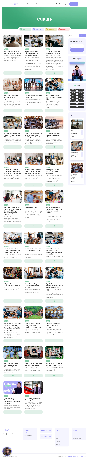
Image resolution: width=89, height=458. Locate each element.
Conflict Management (73, 93)
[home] (14, 4)
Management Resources (81, 99)
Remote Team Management (73, 104)
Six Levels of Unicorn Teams (81, 104)
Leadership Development (73, 90)
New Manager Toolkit (73, 107)
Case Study (80, 107)
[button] (30, 4)
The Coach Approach (73, 102)
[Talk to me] (7, 451)
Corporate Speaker (80, 102)
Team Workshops (73, 99)
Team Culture (73, 96)
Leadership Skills (80, 90)
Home (23, 4)
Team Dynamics (80, 96)
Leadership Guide (80, 93)
